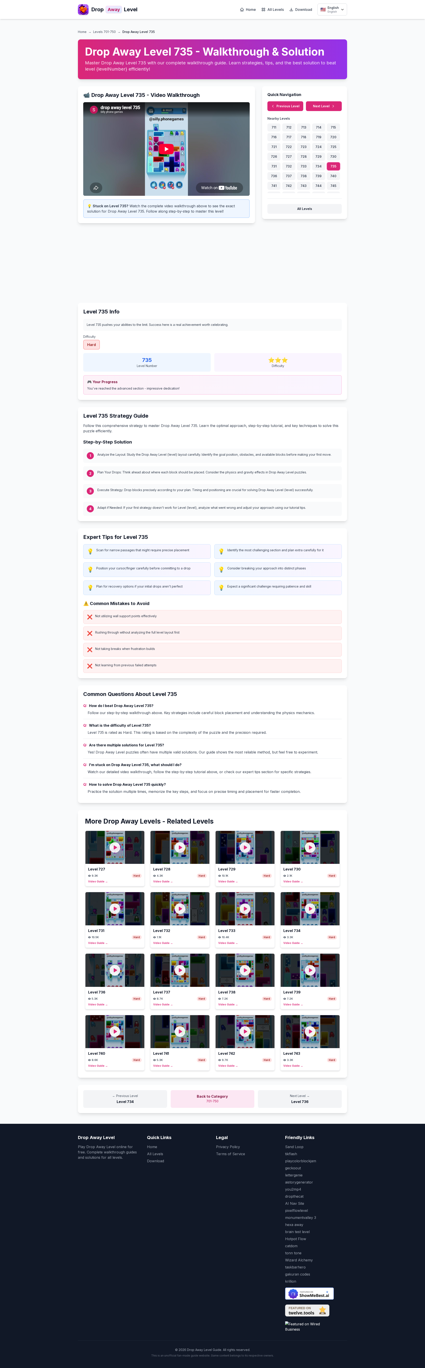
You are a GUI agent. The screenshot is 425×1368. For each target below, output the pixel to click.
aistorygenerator (299, 1182)
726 (274, 156)
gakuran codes (297, 1274)
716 (274, 137)
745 (333, 186)
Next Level (321, 106)
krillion (290, 1281)
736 (274, 176)
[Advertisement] (212, 261)
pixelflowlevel (296, 1210)
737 (289, 176)
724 (318, 147)
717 (289, 137)
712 (289, 127)
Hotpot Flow (295, 1239)
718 (303, 137)
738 (304, 176)
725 (333, 147)
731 (274, 166)
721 (274, 147)
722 (289, 147)
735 (333, 166)
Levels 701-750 (104, 32)
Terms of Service (230, 1154)
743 (304, 186)
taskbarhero (295, 1267)
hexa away (294, 1224)
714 (318, 127)
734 (318, 166)
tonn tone (293, 1253)
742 (289, 186)
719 (318, 137)
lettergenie (294, 1175)
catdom (291, 1246)
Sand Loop (294, 1147)
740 (333, 176)
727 (289, 156)
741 (274, 186)
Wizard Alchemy (299, 1260)
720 (333, 137)
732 (289, 166)
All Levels (275, 9)
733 (304, 166)
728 (304, 156)
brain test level (297, 1232)
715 (333, 127)
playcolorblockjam (300, 1161)
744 (318, 186)
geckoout (293, 1168)
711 (274, 127)
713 (303, 127)
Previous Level (287, 106)
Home (251, 9)
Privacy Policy (228, 1147)
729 (318, 156)
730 (333, 156)
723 (304, 147)
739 (318, 176)
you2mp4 (293, 1189)
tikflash (291, 1154)
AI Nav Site (294, 1203)
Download (303, 9)
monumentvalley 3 (300, 1217)
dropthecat (294, 1196)
